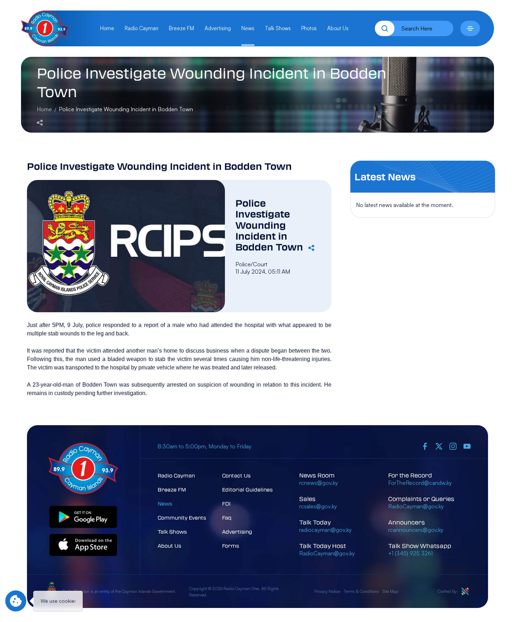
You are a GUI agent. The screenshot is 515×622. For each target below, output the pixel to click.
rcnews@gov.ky (318, 482)
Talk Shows (278, 28)
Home (107, 28)
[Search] (384, 28)
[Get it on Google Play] (83, 517)
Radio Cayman (141, 28)
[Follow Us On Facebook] (424, 446)
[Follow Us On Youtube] (467, 446)
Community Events (182, 517)
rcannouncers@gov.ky (416, 529)
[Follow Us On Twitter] (438, 446)
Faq (227, 517)
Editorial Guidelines (247, 489)
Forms (230, 545)
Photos (309, 28)
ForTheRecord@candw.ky (420, 482)
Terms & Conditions (361, 591)
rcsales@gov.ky (318, 506)
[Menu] (470, 28)
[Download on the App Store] (83, 545)
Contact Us (236, 475)
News (247, 28)
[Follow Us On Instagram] (452, 446)
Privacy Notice (327, 591)
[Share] (40, 121)
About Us (338, 28)
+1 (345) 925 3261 (410, 553)
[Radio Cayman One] (45, 43)
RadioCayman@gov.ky (327, 553)
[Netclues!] (465, 591)
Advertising (218, 28)
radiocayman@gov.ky (325, 529)
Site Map (390, 591)
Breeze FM (181, 28)
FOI (226, 503)
